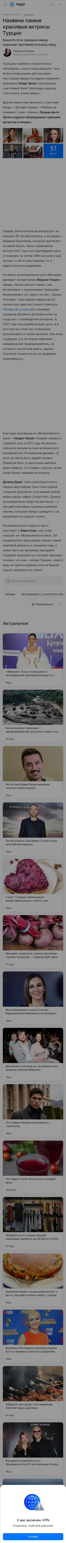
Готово (33, 1536)
